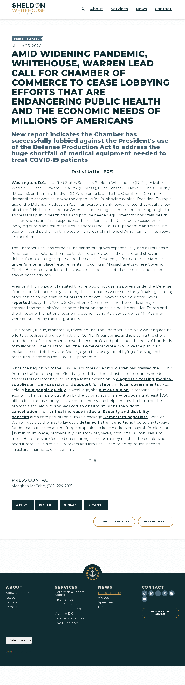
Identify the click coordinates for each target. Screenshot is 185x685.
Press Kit (13, 607)
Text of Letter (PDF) (92, 171)
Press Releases (26, 38)
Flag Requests (66, 604)
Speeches (105, 602)
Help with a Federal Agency (70, 593)
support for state (92, 384)
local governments (139, 384)
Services (66, 587)
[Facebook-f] (158, 593)
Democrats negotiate (125, 417)
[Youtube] (144, 599)
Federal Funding (68, 609)
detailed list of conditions (106, 422)
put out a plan (114, 390)
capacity (55, 384)
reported (21, 302)
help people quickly (45, 390)
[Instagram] (172, 593)
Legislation (15, 602)
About (14, 587)
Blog (102, 607)
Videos (103, 597)
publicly (52, 286)
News (105, 587)
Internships (64, 599)
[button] (98, 8)
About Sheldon (18, 593)
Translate (22, 652)
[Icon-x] (165, 593)
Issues (10, 597)
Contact (153, 587)
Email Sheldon (66, 623)
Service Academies (69, 618)
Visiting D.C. (64, 613)
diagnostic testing (135, 379)
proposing (133, 395)
